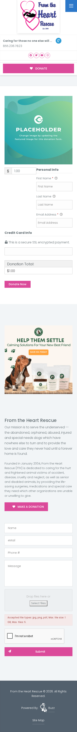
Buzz (51, 708)
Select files (38, 603)
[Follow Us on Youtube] (42, 55)
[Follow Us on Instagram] (47, 55)
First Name (44, 178)
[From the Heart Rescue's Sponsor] (38, 359)
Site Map (38, 720)
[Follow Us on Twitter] (36, 55)
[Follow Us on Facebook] (31, 55)
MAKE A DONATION (30, 507)
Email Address (47, 215)
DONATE (41, 68)
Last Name (44, 196)
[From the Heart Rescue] (38, 16)
